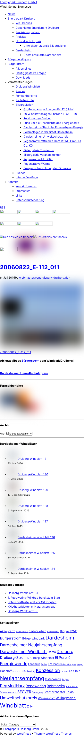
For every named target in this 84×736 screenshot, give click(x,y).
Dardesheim (23, 50)
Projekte (21, 36)
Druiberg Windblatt (28, 86)
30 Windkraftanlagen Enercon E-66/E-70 (50, 114)
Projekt (65, 679)
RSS (2, 207)
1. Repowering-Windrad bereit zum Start (34, 597)
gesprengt (77, 664)
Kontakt (13, 182)
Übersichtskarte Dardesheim (42, 55)
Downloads (23, 77)
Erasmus (34, 664)
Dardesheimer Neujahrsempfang (31, 644)
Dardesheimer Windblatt (23, 651)
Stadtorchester (54, 692)
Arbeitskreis (22, 631)
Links (19, 195)
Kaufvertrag (29, 671)
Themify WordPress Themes (53, 733)
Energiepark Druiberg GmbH (21, 729)
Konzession (48, 670)
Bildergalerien (24, 104)
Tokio (70, 692)
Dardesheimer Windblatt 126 (36, 537)
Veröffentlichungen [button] (20, 82)
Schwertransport (8, 692)
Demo (52, 652)
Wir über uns (24, 23)
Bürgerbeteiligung (19, 59)
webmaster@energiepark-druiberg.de (43, 277)
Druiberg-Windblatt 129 (33, 490)
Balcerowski (53, 631)
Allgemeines (23, 68)
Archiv (4, 433)
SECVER (24, 691)
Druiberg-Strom (13, 657)
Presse (20, 91)
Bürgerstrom (16, 64)
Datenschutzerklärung (30, 200)
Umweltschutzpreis (28, 41)
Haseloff (6, 671)
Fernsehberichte (26, 95)
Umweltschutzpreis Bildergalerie (44, 45)
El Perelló (63, 657)
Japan (18, 670)
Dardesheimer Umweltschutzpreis (45, 136)
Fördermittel (65, 664)
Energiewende (13, 663)
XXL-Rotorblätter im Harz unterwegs (31, 606)
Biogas (65, 631)
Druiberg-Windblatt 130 (33, 474)
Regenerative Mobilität (38, 159)
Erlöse (44, 664)
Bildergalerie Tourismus (38, 150)
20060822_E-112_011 (30, 267)
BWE (73, 631)
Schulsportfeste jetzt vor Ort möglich (32, 602)
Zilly (30, 706)
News (11, 14)
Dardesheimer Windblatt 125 (36, 553)
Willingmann (65, 698)
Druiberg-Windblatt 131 (33, 459)
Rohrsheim (56, 686)
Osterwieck (53, 679)
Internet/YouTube (27, 177)
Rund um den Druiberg (38, 118)
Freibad (53, 664)
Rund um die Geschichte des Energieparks (51, 123)
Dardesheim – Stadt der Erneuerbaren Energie (53, 127)
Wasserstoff (46, 698)
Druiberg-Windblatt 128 (33, 506)
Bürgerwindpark (33, 638)
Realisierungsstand (28, 32)
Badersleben (37, 631)
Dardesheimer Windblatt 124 (36, 569)
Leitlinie (74, 671)
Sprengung (37, 692)
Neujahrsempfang (22, 678)
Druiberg (65, 651)
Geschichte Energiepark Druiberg (37, 28)
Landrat (64, 671)
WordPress (24, 733)
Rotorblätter (72, 686)
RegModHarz (12, 685)
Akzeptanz (7, 631)
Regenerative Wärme (36, 163)
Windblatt (13, 705)
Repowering (36, 686)
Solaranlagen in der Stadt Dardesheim (48, 132)
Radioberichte (25, 100)
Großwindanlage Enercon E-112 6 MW (48, 109)
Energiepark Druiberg (21, 18)
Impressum (23, 191)
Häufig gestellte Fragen (31, 73)
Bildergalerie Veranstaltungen (42, 155)
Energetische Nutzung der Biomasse (47, 168)
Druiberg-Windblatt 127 (33, 521)
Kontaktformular (26, 186)
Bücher (20, 173)
